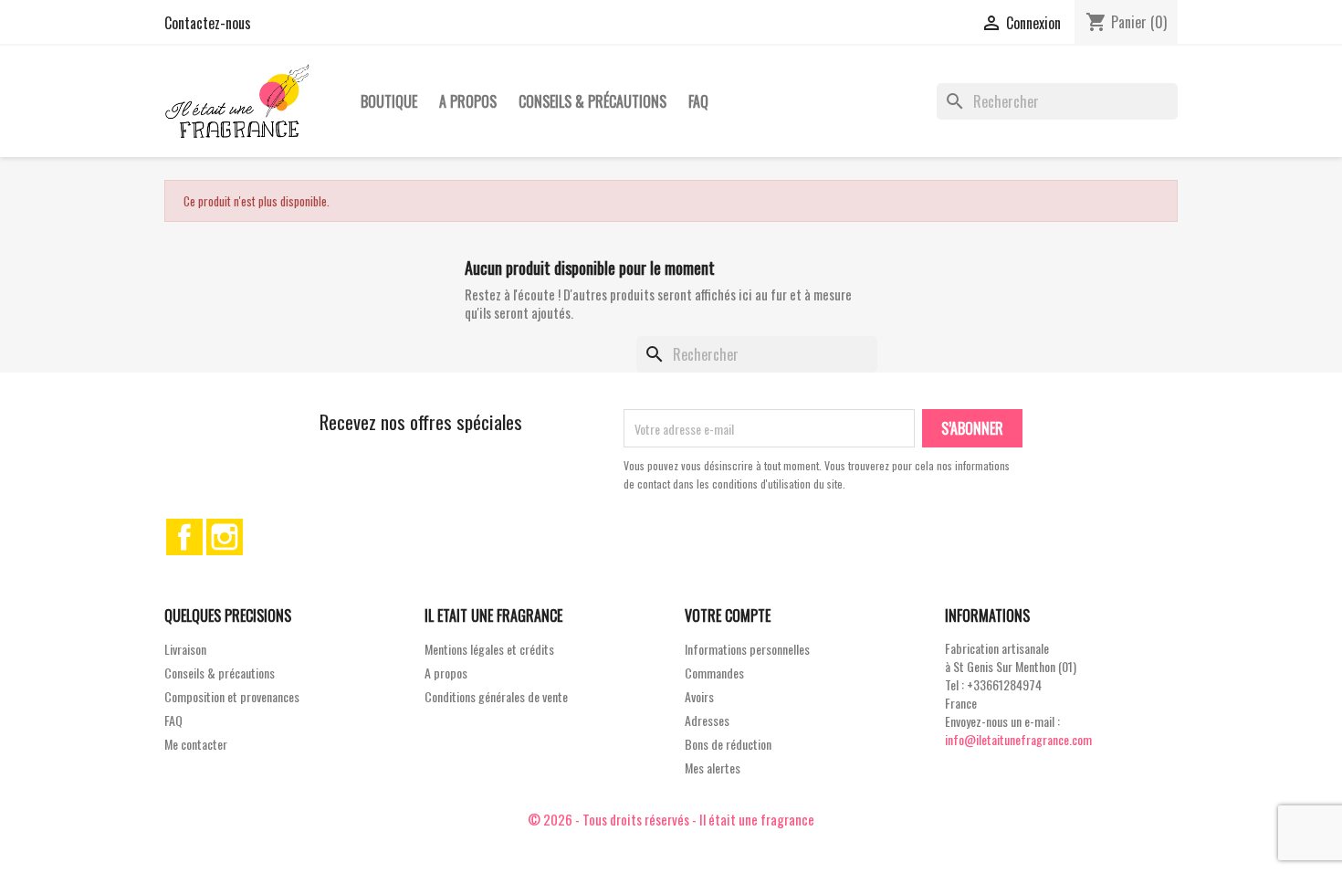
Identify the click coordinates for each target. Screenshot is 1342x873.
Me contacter (195, 743)
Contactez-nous (207, 23)
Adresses (707, 720)
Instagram (224, 537)
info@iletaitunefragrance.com (1018, 739)
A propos (468, 101)
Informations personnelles (747, 648)
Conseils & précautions (592, 101)
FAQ (698, 101)
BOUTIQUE (389, 101)
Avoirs (699, 696)
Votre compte (728, 615)
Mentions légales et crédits (489, 648)
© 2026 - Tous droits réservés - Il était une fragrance (671, 819)
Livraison (185, 648)
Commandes (714, 672)
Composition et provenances (231, 696)
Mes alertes (712, 767)
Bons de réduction (728, 743)
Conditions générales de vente (496, 696)
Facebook (184, 537)
